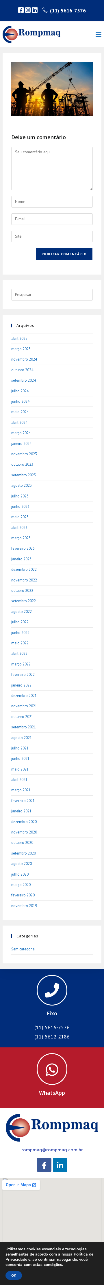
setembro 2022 (23, 600)
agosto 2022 (21, 611)
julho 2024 (20, 391)
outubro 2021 (22, 716)
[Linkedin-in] (60, 1165)
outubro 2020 (22, 842)
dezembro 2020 (24, 821)
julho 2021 (20, 748)
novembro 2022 (24, 580)
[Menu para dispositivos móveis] (98, 34)
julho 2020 (20, 874)
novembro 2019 (24, 905)
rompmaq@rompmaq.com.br (52, 1149)
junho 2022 (20, 632)
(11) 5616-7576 (68, 10)
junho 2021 (20, 758)
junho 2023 (20, 506)
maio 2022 (20, 643)
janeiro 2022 (21, 685)
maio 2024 (20, 411)
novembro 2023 (24, 454)
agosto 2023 (21, 485)
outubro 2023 (22, 464)
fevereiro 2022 (23, 674)
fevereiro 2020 (23, 895)
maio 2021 (20, 769)
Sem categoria (23, 949)
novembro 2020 (24, 832)
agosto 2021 (21, 737)
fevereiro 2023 (23, 548)
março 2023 (21, 538)
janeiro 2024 (21, 443)
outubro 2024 (22, 370)
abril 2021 (19, 779)
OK (13, 1275)
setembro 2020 (23, 853)
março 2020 (21, 884)
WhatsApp (52, 1092)
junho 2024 (20, 401)
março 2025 (21, 348)
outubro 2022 (22, 590)
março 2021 (21, 790)
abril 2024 (19, 422)
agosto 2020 (21, 863)
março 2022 (21, 664)
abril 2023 (19, 527)
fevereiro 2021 (23, 800)
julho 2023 (20, 496)
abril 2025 (19, 338)
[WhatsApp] (52, 1069)
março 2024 (21, 432)
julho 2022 (20, 622)
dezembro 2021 (24, 695)
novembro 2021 (24, 706)
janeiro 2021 (21, 811)
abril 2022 (19, 653)
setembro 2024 (23, 380)
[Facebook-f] (44, 1165)
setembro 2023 (23, 475)
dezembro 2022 (24, 569)
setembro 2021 (23, 727)
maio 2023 (20, 516)
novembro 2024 (24, 359)
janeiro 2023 (21, 559)
